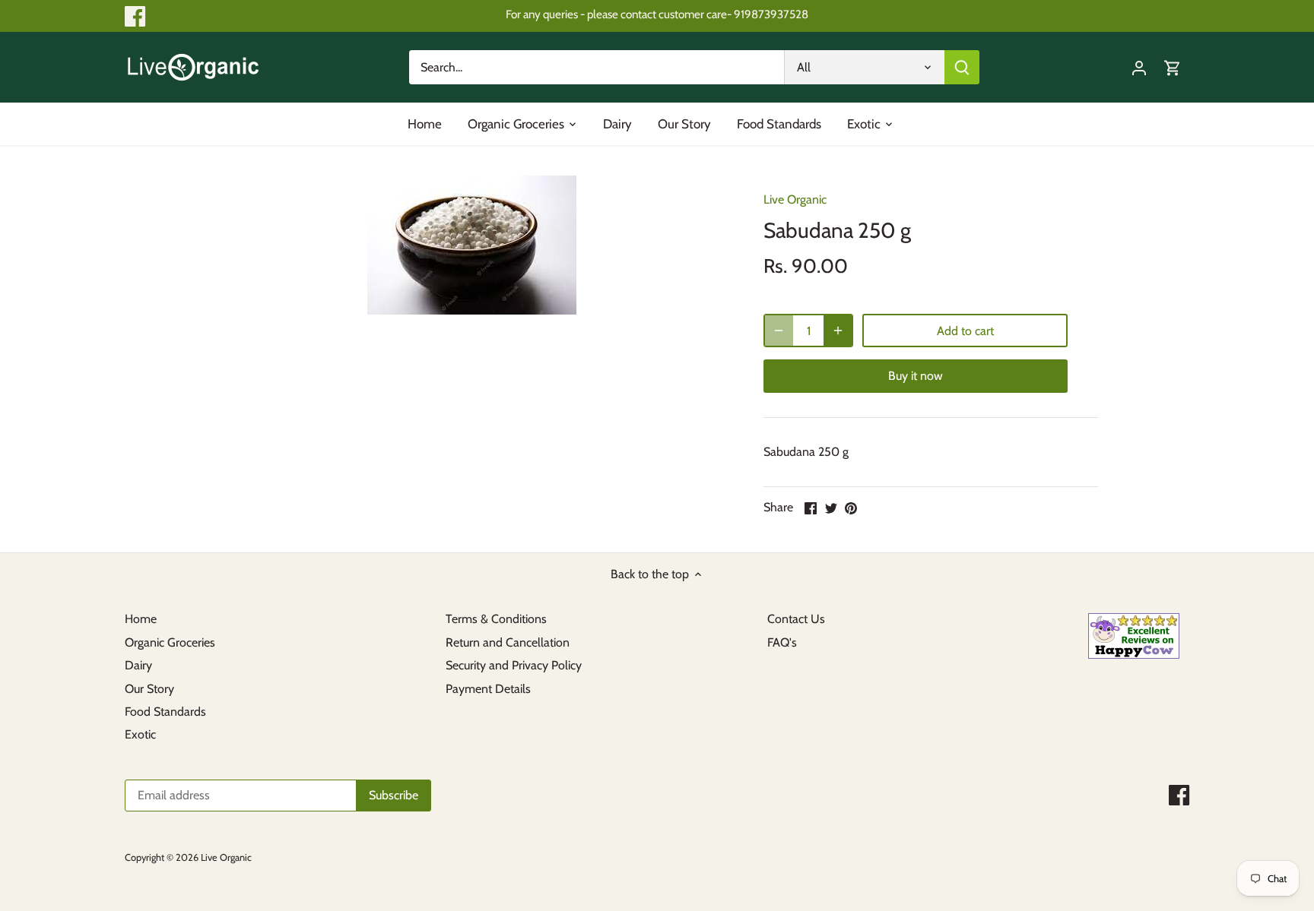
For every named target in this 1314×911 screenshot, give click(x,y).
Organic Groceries (170, 642)
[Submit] (961, 67)
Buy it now (915, 376)
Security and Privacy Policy (514, 665)
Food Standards (165, 711)
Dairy (138, 665)
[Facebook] (135, 16)
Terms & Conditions (496, 619)
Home (141, 619)
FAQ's (782, 642)
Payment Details (488, 689)
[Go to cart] (1172, 67)
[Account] (1139, 67)
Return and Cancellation (508, 642)
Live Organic (795, 199)
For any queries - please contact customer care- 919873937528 (657, 14)
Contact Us (796, 619)
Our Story (149, 689)
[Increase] (838, 330)
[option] (471, 245)
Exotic (140, 734)
